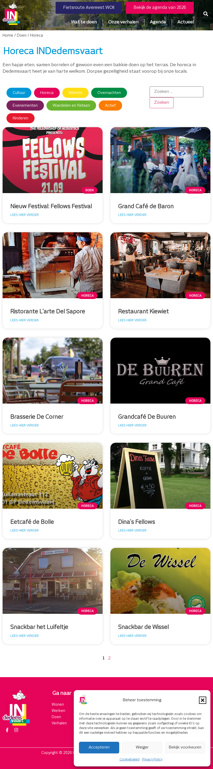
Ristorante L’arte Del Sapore (47, 311)
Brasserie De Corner (36, 417)
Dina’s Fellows (136, 522)
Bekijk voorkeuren (185, 747)
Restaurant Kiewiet (143, 311)
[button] (202, 700)
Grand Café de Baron (146, 206)
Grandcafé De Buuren (147, 417)
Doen (21, 35)
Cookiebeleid (129, 759)
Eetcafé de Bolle (32, 522)
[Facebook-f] (7, 730)
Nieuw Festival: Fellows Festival (51, 206)
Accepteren (99, 747)
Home (8, 35)
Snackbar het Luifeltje (39, 627)
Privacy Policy (152, 759)
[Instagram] (16, 730)
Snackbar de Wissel (143, 627)
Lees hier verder (24, 215)
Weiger (142, 747)
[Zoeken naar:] (176, 91)
